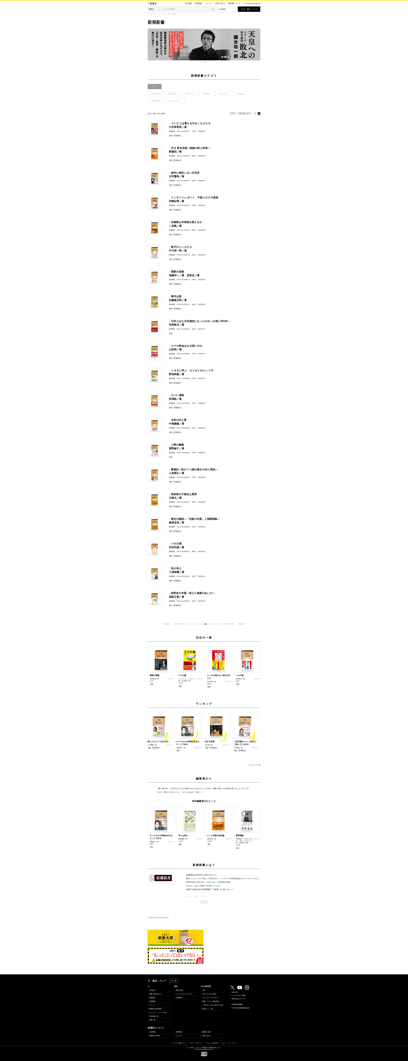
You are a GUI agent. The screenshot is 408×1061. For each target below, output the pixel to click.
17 (217, 624)
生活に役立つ (156, 101)
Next (258, 44)
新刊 (204, 990)
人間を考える (156, 94)
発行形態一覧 (153, 1016)
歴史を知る (173, 94)
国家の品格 (211, 882)
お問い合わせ (220, 3)
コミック (152, 1005)
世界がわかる (189, 94)
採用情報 (198, 3)
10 (189, 624)
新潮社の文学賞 (154, 1035)
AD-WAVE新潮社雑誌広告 (240, 1008)
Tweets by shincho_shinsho (158, 917)
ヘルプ (223, 1043)
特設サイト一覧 (208, 1009)
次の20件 (228, 624)
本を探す (152, 990)
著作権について (234, 3)
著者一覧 (152, 1020)
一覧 (174, 981)
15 (209, 624)
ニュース (208, 3)
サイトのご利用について (179, 1043)
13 (201, 624)
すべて (154, 86)
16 (213, 624)
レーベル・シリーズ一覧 (163, 14)
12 (197, 624)
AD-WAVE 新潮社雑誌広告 (252, 3)
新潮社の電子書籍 (155, 1009)
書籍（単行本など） (156, 994)
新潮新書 (152, 1001)
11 (193, 624)
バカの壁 (223, 878)
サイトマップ (232, 1043)
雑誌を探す (179, 990)
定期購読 (179, 997)
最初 (167, 624)
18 (221, 624)
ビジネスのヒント (175, 101)
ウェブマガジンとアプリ (184, 994)
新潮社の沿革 (206, 1032)
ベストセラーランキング (211, 997)
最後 (241, 624)
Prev (149, 44)
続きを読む (204, 902)
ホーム (150, 14)
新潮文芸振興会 (237, 1004)
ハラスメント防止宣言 (211, 1043)
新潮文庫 (152, 997)
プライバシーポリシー (195, 1043)
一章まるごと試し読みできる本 (213, 1005)
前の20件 (179, 624)
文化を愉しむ (241, 94)
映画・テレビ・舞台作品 (211, 1001)
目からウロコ (223, 94)
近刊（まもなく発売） (210, 994)
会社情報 (188, 3)
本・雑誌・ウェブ (250, 9)
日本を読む (206, 94)
